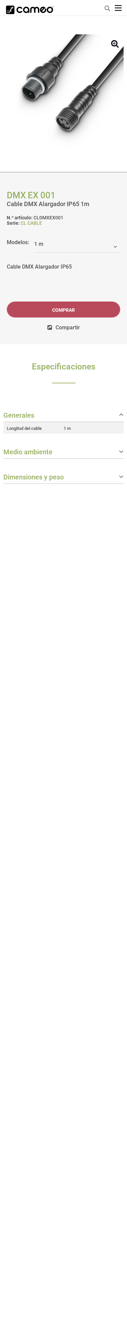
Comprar (63, 310)
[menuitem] (107, 7)
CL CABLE (31, 223)
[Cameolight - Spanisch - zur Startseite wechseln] (29, 7)
